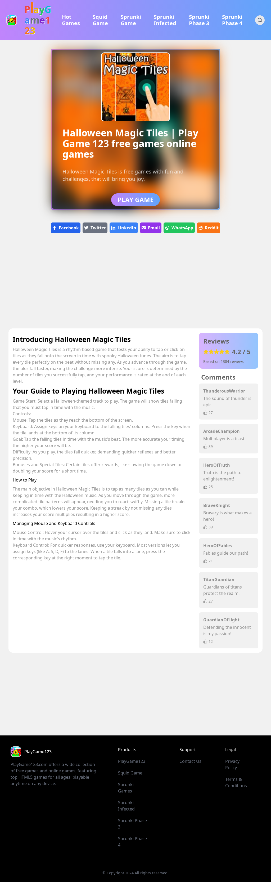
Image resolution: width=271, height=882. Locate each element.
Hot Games (71, 20)
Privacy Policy (232, 764)
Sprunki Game (131, 20)
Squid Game (100, 20)
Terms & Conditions (236, 782)
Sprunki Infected (165, 20)
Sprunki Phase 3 (199, 20)
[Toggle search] (260, 20)
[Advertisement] (135, 283)
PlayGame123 (131, 761)
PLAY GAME (135, 199)
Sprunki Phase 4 (232, 20)
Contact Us (190, 761)
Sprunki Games (126, 788)
